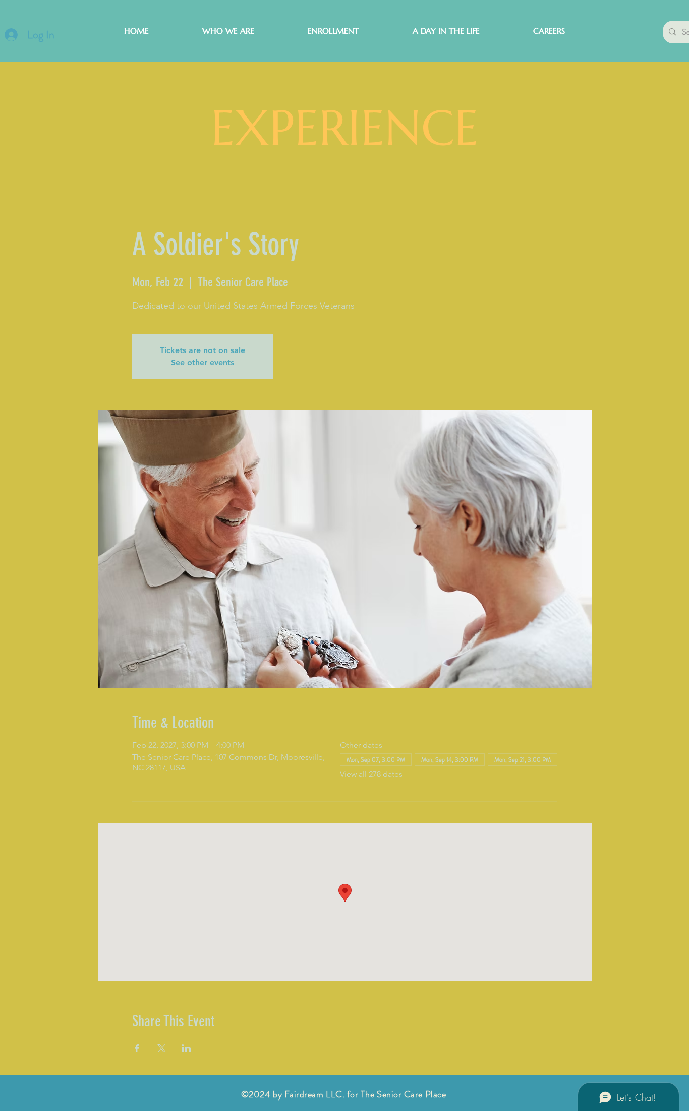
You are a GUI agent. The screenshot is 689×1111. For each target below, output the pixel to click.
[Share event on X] (161, 1048)
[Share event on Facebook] (137, 1048)
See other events (202, 362)
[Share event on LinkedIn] (186, 1048)
